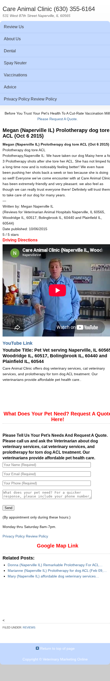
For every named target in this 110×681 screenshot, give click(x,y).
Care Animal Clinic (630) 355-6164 (49, 8)
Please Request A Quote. (57, 119)
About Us (12, 39)
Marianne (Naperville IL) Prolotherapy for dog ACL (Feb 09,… (57, 570)
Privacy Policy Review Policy (30, 99)
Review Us (14, 27)
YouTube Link (17, 343)
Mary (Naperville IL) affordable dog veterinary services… (53, 576)
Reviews (29, 627)
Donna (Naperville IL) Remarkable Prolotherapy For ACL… (55, 565)
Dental (10, 51)
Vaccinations (15, 75)
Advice (10, 87)
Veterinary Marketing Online (65, 659)
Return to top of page (57, 648)
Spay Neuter (15, 63)
